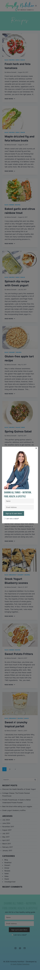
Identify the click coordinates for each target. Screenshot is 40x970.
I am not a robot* (12, 519)
